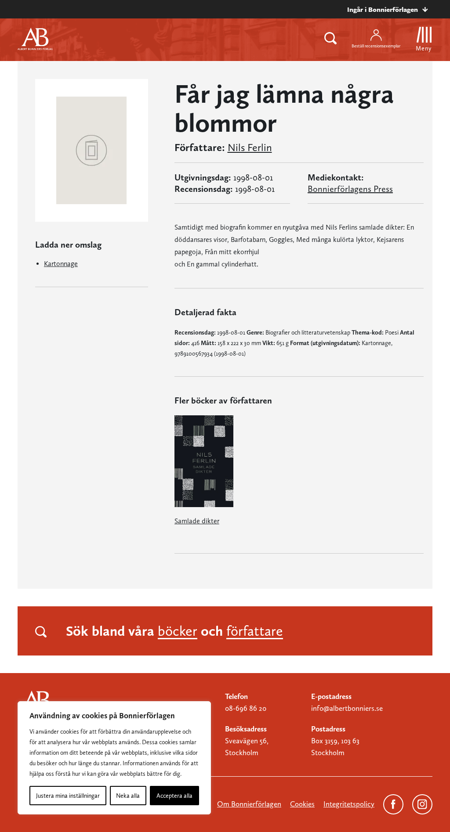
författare (254, 631)
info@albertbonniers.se (347, 708)
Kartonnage (61, 263)
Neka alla (128, 795)
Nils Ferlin (250, 147)
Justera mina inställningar (68, 795)
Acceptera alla (174, 795)
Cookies (302, 804)
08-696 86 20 (245, 708)
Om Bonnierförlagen (249, 804)
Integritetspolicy (348, 804)
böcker (177, 631)
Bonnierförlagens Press (350, 189)
